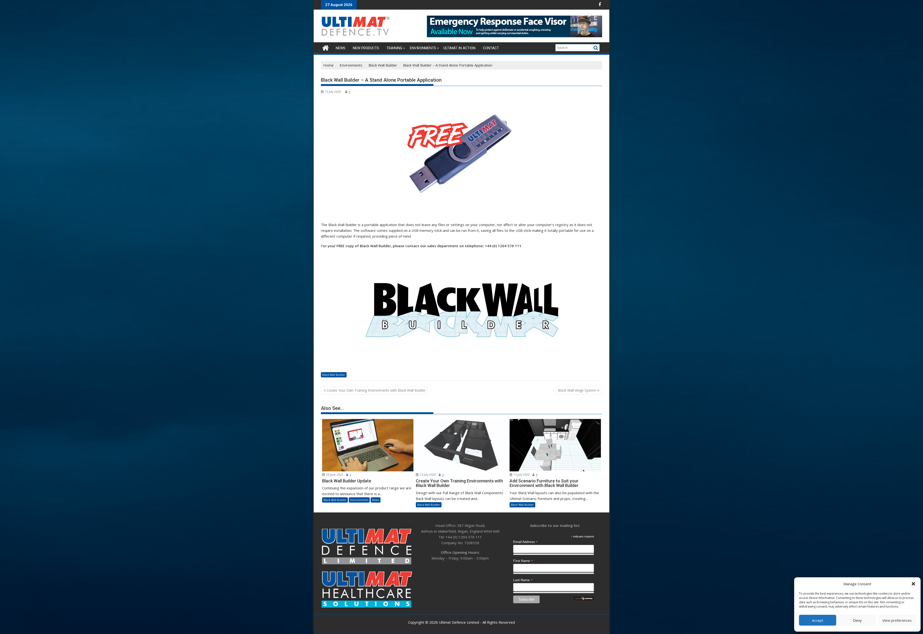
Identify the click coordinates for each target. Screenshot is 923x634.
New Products (366, 48)
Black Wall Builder (333, 374)
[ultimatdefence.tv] (325, 47)
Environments (423, 48)
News (340, 48)
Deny (857, 620)
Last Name (523, 580)
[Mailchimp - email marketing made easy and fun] (584, 599)
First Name (523, 561)
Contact (491, 48)
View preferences (897, 620)
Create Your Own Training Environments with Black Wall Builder (376, 390)
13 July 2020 (427, 475)
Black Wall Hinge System (577, 390)
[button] (913, 583)
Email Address (525, 542)
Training (394, 48)
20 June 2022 (334, 475)
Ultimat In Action (459, 48)
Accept (817, 620)
